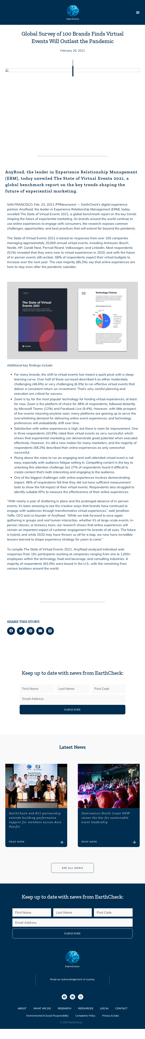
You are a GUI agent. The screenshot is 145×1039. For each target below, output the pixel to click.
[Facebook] (64, 997)
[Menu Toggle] (138, 12)
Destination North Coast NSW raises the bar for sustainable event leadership (106, 817)
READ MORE (17, 841)
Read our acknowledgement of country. (72, 979)
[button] (11, 631)
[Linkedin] (72, 997)
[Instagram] (80, 997)
